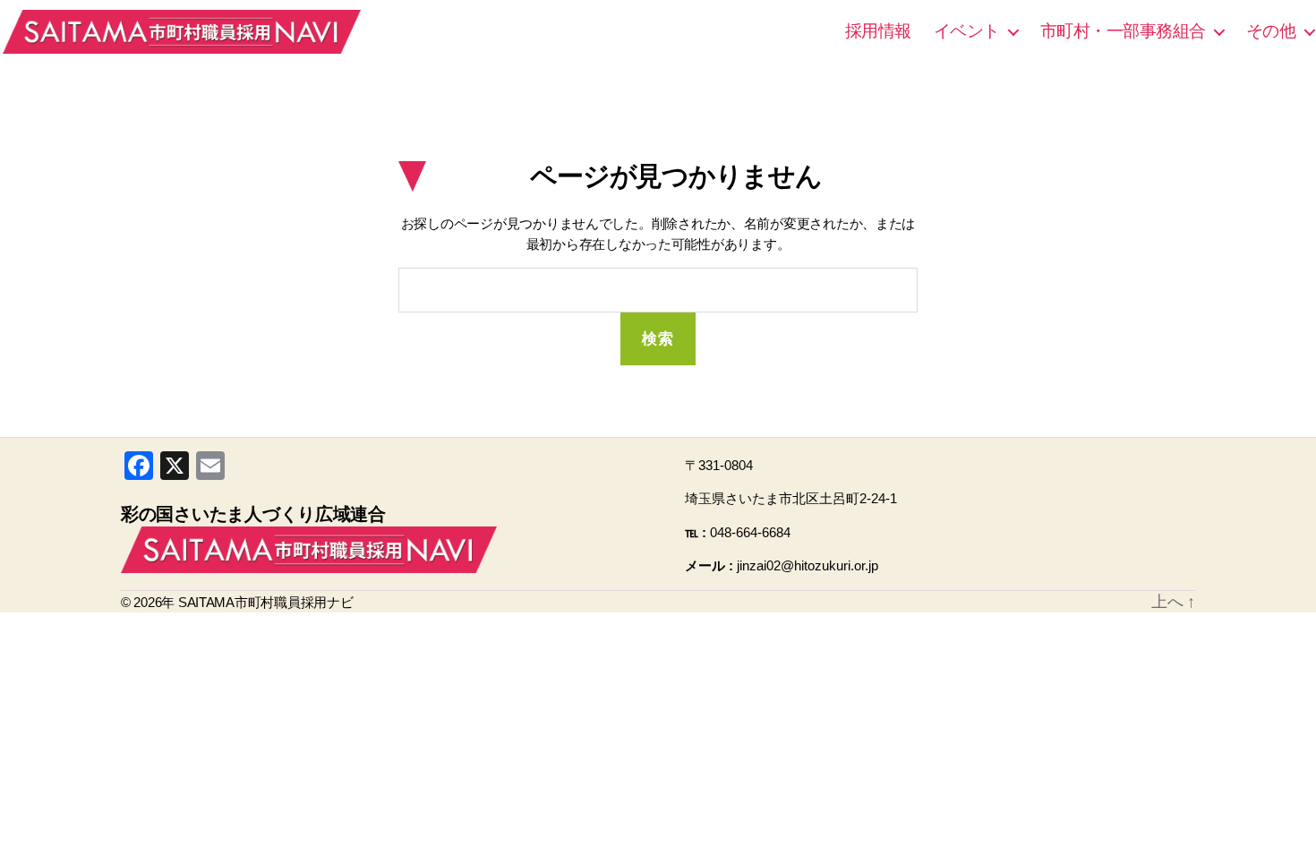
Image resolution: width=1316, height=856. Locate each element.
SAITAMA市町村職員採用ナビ (182, 31)
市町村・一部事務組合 (1123, 30)
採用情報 (878, 30)
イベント (967, 30)
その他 (1271, 30)
